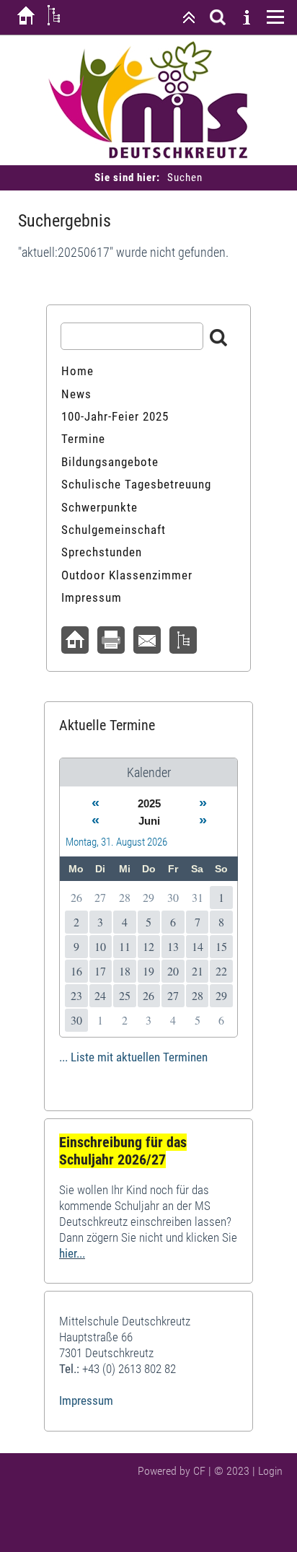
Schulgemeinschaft (113, 529)
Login (270, 1471)
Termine (83, 438)
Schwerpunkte (99, 507)
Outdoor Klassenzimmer (126, 575)
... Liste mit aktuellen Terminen (133, 1057)
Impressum (91, 597)
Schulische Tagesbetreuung (136, 484)
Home (77, 371)
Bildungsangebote (110, 462)
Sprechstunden (101, 552)
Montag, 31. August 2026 (116, 842)
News (76, 394)
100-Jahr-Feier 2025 (115, 416)
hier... (72, 1253)
